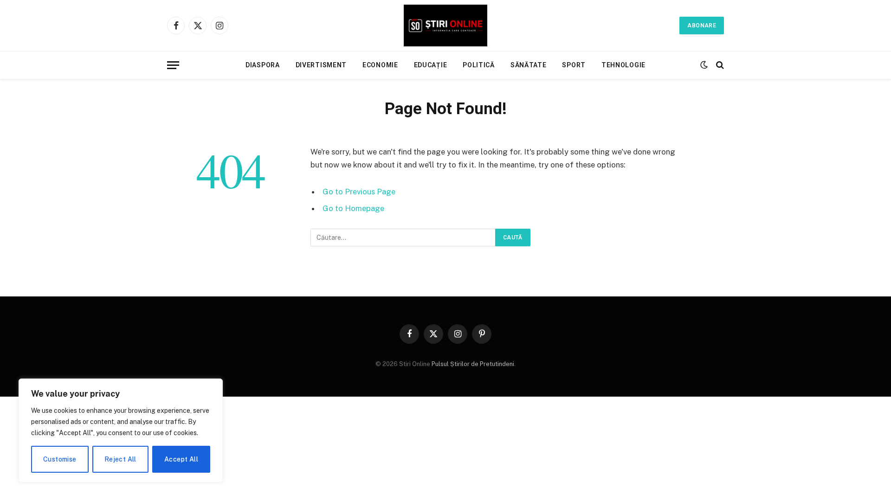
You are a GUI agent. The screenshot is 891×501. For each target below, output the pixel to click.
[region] (121, 430)
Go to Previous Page (359, 191)
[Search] (719, 65)
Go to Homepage (353, 208)
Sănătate (528, 65)
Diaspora (262, 65)
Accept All (181, 459)
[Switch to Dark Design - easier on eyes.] (704, 65)
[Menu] (173, 65)
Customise (60, 459)
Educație (430, 65)
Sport (574, 65)
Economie (380, 65)
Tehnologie (623, 65)
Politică (479, 65)
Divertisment (321, 65)
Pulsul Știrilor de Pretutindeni (472, 363)
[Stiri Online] (445, 25)
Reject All (120, 459)
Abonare (701, 25)
